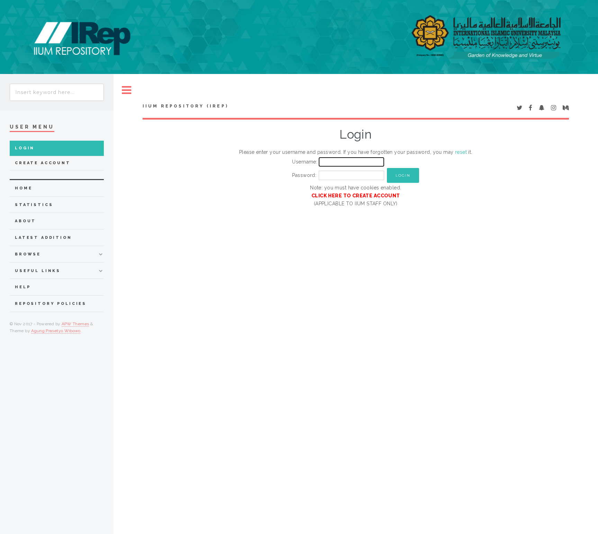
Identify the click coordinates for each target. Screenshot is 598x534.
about (25, 221)
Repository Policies (51, 303)
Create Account (43, 163)
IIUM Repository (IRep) (185, 106)
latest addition (43, 237)
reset (461, 152)
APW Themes (75, 323)
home (23, 188)
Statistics (34, 205)
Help (22, 287)
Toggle (127, 90)
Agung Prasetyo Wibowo (56, 330)
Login (25, 148)
